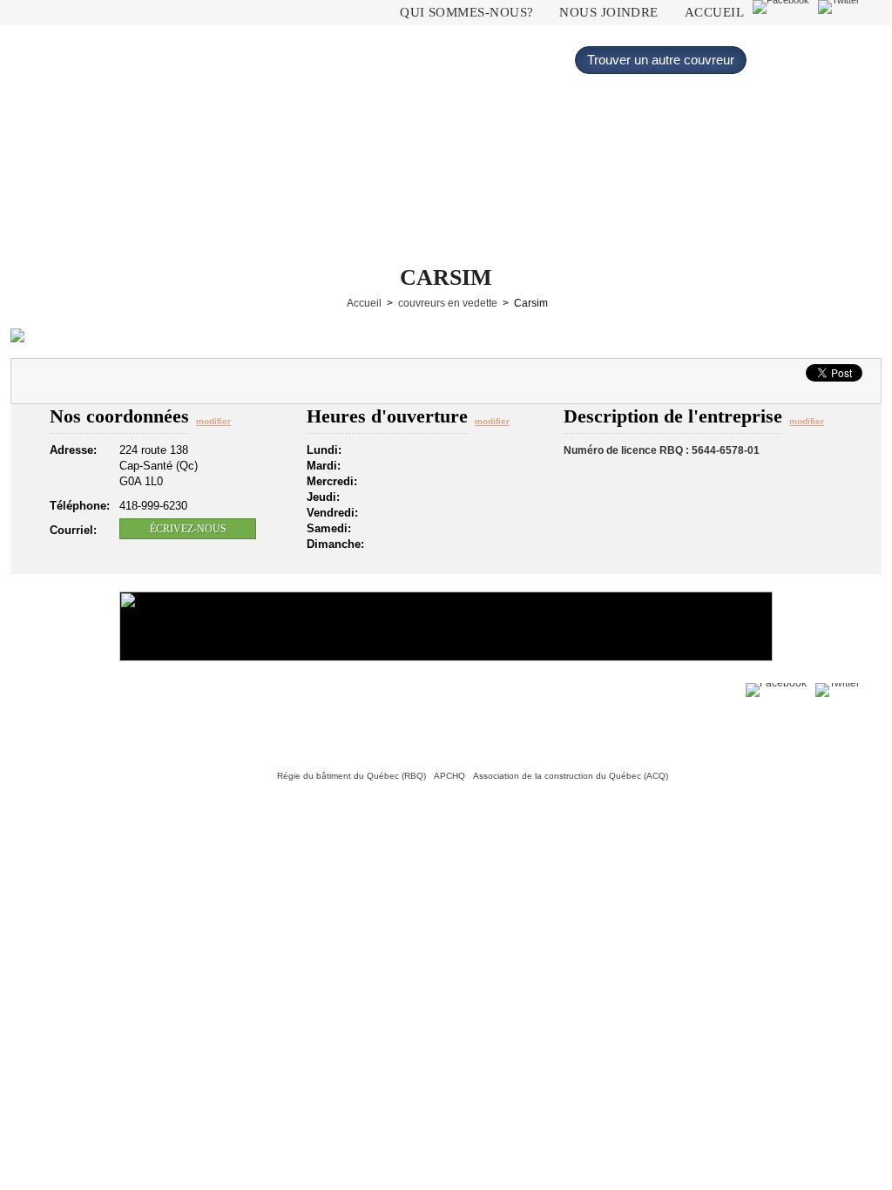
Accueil (714, 12)
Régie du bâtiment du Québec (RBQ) (351, 776)
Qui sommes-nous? (466, 12)
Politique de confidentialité (185, 717)
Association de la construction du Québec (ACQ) (570, 776)
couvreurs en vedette (447, 303)
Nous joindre (608, 12)
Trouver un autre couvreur (660, 59)
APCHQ (449, 776)
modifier (213, 421)
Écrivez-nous (188, 529)
